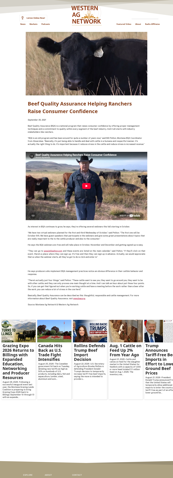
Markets (33, 24)
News (22, 24)
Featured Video (124, 24)
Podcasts (45, 24)
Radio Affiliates (152, 24)
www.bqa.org (79, 298)
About (138, 24)
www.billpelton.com (53, 251)
